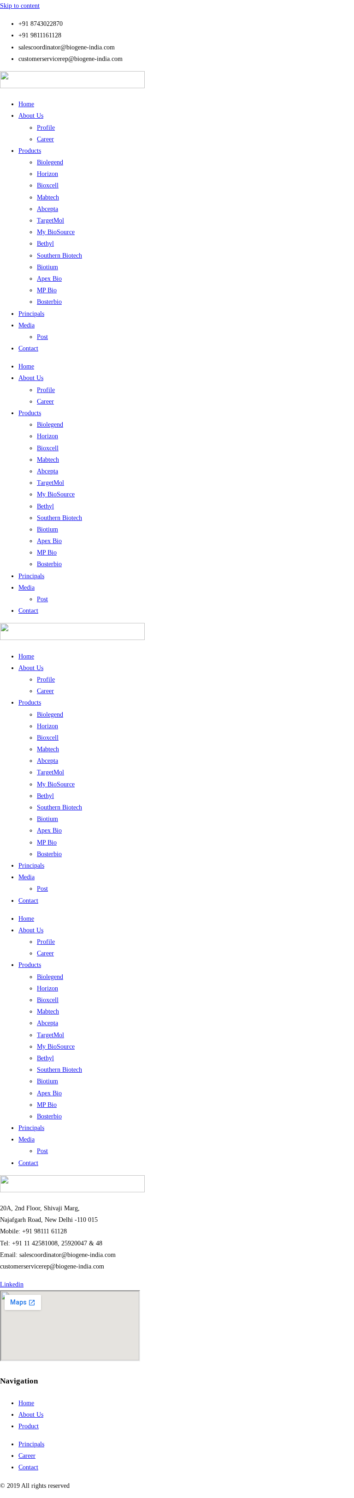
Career (45, 139)
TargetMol (50, 220)
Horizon (47, 173)
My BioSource (56, 232)
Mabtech (48, 197)
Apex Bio (49, 278)
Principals (31, 313)
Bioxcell (48, 185)
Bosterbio (49, 301)
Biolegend (50, 162)
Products (29, 150)
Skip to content (20, 5)
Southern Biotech (59, 255)
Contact (28, 348)
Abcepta (47, 208)
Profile (46, 127)
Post (42, 336)
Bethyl (45, 243)
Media (26, 325)
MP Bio (47, 290)
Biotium (47, 267)
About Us (30, 115)
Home (26, 104)
